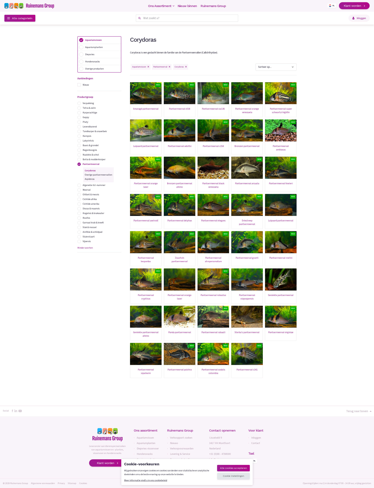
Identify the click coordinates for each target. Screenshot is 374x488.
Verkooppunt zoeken (181, 438)
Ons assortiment (145, 430)
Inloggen (256, 438)
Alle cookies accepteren (233, 468)
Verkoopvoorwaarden (181, 448)
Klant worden (352, 5)
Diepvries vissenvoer (148, 448)
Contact (255, 443)
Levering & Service (180, 454)
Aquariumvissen (145, 438)
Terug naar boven (357, 411)
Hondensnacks (145, 454)
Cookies (83, 483)
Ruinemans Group (213, 6)
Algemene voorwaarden (43, 483)
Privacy (61, 483)
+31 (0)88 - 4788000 (220, 454)
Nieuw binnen (187, 6)
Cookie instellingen (233, 476)
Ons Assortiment (159, 6)
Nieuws (174, 443)
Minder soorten (85, 247)
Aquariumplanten (146, 443)
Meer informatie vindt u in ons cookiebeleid (145, 480)
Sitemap (72, 483)
